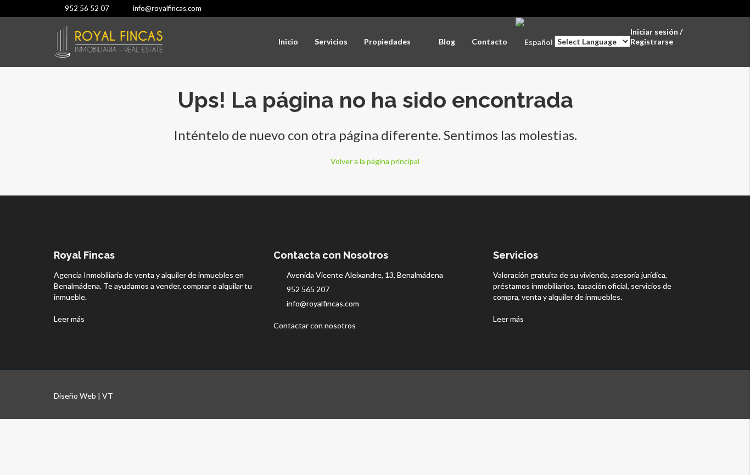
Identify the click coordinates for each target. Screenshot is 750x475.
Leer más (70, 318)
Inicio (288, 41)
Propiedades (387, 41)
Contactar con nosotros (315, 325)
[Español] (534, 41)
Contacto (489, 41)
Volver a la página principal (375, 161)
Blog (447, 41)
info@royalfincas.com (323, 303)
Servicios (331, 41)
